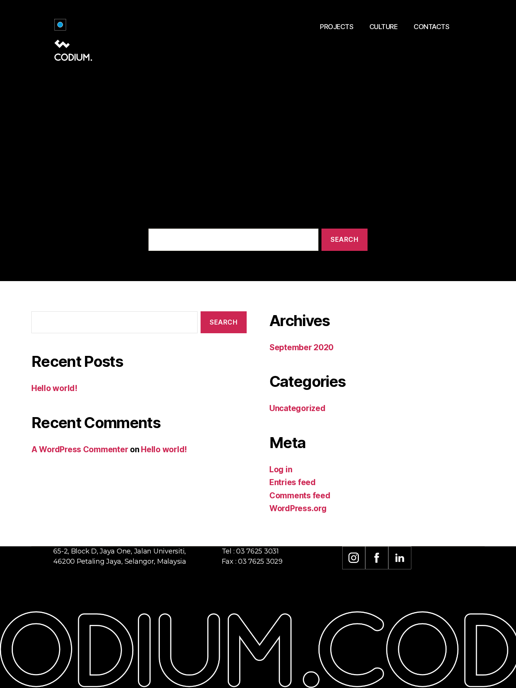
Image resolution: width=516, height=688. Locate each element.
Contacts (431, 27)
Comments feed (300, 495)
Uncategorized (297, 408)
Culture (383, 27)
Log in (280, 469)
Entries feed (292, 482)
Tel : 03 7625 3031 (250, 551)
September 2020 (301, 347)
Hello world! (54, 388)
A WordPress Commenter (79, 449)
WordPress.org (298, 508)
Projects (336, 27)
